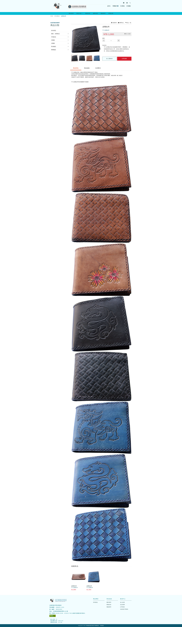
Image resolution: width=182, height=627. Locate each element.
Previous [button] (70, 58)
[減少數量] (103, 40)
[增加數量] (118, 40)
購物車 (116, 6)
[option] (85, 39)
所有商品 (53, 30)
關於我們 (71, 13)
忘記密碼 (122, 604)
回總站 (129, 6)
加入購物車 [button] (109, 58)
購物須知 (87, 13)
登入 (110, 6)
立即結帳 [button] (124, 58)
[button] (127, 34)
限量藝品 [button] (53, 49)
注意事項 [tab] (98, 68)
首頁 (51, 16)
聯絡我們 (103, 13)
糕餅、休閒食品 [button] (55, 33)
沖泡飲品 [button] (53, 37)
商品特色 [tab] (75, 68)
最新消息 (95, 13)
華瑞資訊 (102, 625)
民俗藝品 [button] (53, 46)
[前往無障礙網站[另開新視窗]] (52, 616)
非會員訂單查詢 (124, 609)
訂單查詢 (122, 607)
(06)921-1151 (60, 607)
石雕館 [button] (53, 40)
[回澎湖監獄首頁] (58, 6)
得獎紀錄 (110, 13)
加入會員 (122, 602)
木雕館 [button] (53, 43)
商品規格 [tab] (87, 68)
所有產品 (57, 16)
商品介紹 (80, 14)
